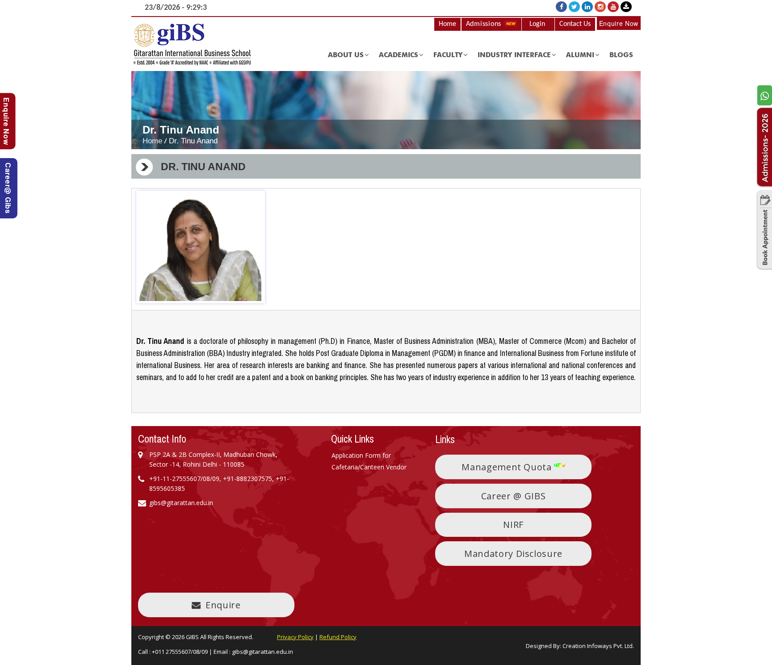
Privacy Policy (295, 637)
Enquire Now (618, 23)
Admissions (484, 24)
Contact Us (575, 24)
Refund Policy (338, 637)
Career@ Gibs (8, 188)
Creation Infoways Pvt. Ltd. (598, 646)
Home (447, 24)
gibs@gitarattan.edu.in (262, 652)
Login (537, 24)
